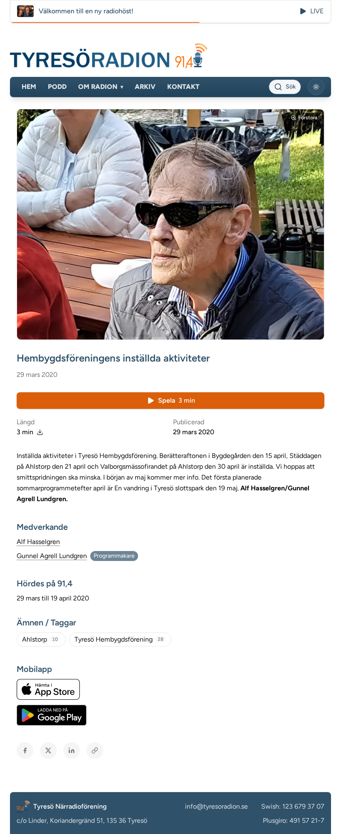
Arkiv (145, 87)
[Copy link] (94, 750)
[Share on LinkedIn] (71, 750)
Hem (29, 87)
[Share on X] (48, 750)
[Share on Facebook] (25, 750)
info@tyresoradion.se (216, 806)
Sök (291, 86)
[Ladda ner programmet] (40, 432)
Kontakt (183, 87)
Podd (57, 87)
